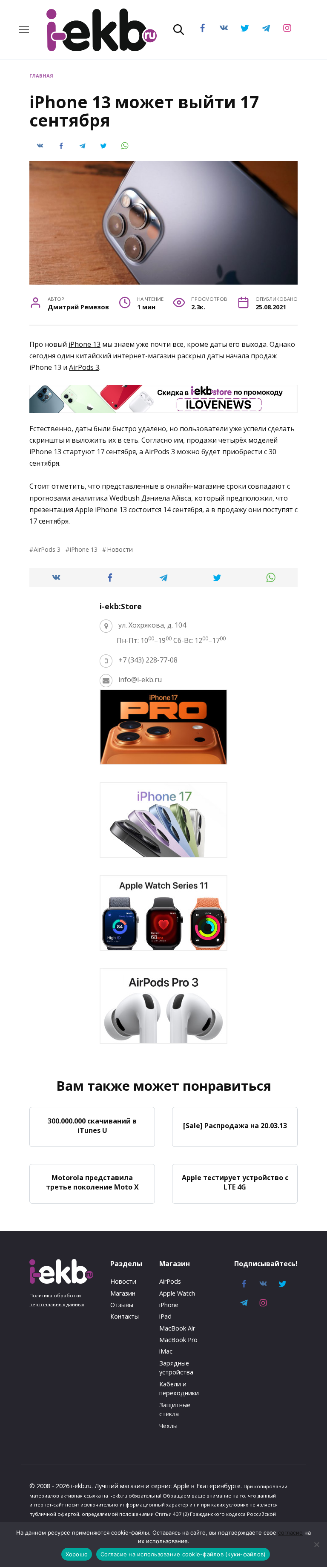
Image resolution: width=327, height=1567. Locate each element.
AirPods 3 (84, 367)
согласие (290, 1532)
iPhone (168, 1305)
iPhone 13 (84, 344)
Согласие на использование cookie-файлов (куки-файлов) (183, 1554)
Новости (119, 549)
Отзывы (121, 1305)
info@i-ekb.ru (140, 679)
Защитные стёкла (174, 1409)
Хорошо (77, 1554)
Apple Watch (177, 1293)
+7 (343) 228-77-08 (148, 660)
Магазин (122, 1293)
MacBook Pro (178, 1340)
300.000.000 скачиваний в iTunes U (92, 1125)
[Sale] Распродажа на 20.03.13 (235, 1125)
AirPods (170, 1281)
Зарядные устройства (176, 1368)
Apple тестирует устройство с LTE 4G (235, 1182)
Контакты (124, 1316)
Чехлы (168, 1426)
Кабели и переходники (179, 1388)
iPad (165, 1316)
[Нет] (316, 1544)
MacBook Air (177, 1328)
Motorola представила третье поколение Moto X (92, 1182)
